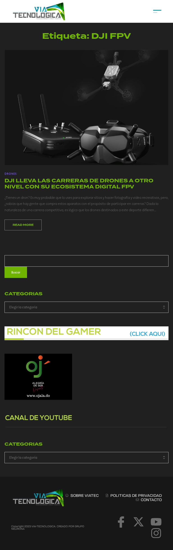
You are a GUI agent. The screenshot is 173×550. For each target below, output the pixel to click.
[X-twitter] (138, 521)
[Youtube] (156, 521)
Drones (11, 174)
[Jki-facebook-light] (121, 521)
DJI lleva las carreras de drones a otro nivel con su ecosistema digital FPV (79, 183)
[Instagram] (156, 533)
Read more (23, 225)
